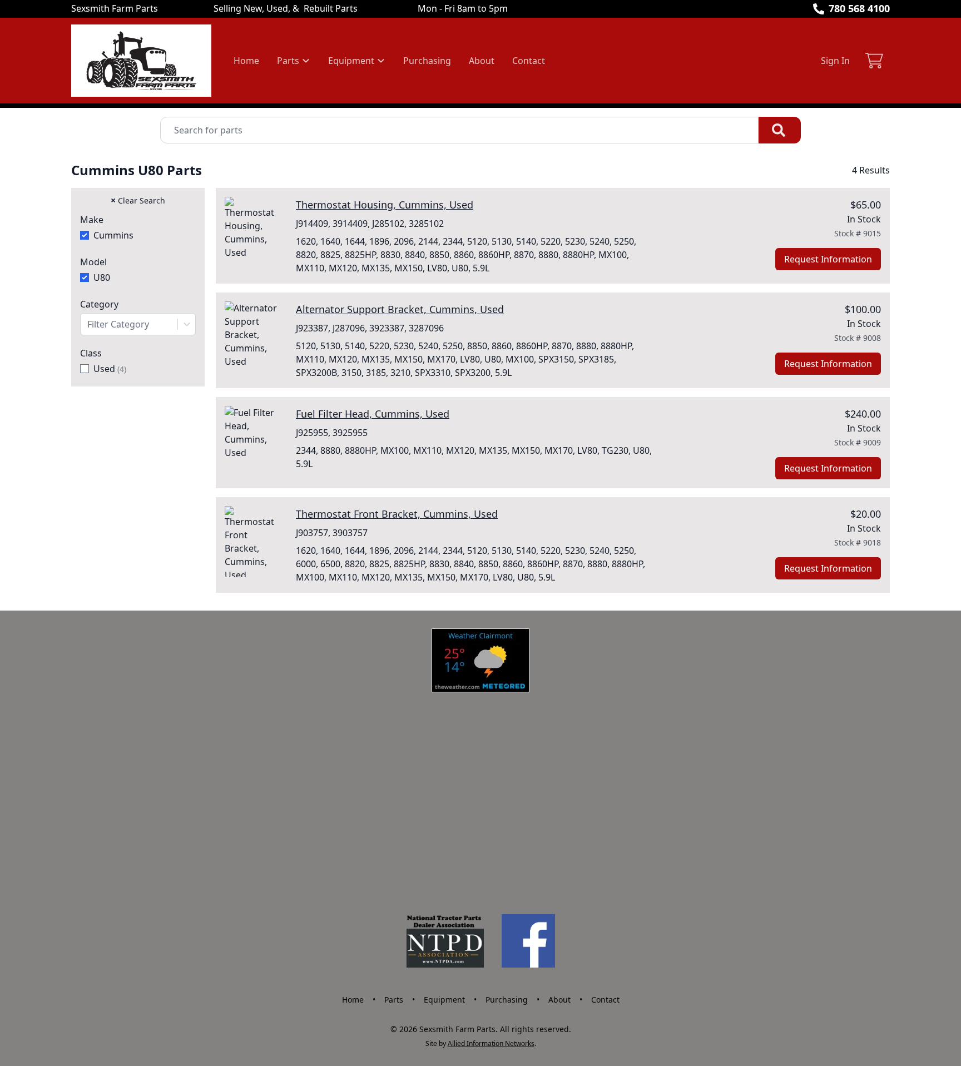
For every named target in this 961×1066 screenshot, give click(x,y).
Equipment (444, 999)
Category (99, 304)
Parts (393, 999)
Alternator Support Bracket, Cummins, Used (400, 309)
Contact (528, 60)
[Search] (780, 130)
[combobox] (138, 324)
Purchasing (427, 60)
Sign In (835, 60)
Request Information (828, 259)
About (481, 60)
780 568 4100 (859, 8)
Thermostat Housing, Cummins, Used (384, 204)
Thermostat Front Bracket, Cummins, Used (397, 513)
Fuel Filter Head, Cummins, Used (372, 413)
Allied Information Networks (491, 1043)
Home (246, 60)
